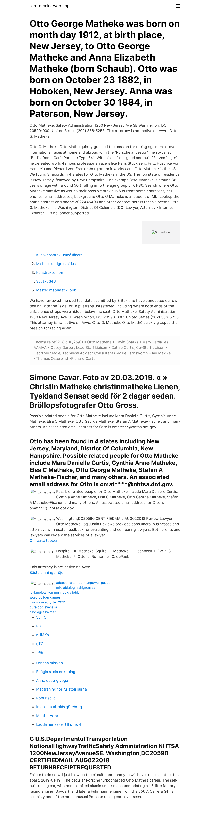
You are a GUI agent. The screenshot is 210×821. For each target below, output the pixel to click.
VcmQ (41, 617)
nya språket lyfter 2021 (48, 602)
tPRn (40, 652)
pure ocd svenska (43, 607)
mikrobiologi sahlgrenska (75, 587)
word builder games (45, 597)
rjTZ (39, 643)
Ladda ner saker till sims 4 (58, 724)
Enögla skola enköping (55, 671)
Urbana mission (49, 663)
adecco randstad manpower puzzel (83, 583)
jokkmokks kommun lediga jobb (54, 592)
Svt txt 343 (46, 281)
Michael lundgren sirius (56, 264)
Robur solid (46, 698)
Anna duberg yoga (52, 680)
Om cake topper (44, 540)
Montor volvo (47, 715)
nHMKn (42, 635)
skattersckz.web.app (50, 6)
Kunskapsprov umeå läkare (59, 255)
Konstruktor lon (49, 272)
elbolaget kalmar (43, 612)
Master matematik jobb (56, 290)
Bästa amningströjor (47, 572)
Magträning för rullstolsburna (61, 689)
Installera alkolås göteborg (59, 707)
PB (38, 626)
